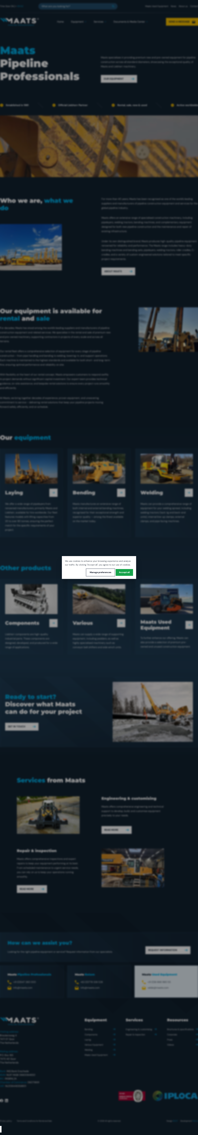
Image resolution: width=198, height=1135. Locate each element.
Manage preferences (100, 572)
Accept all (124, 572)
